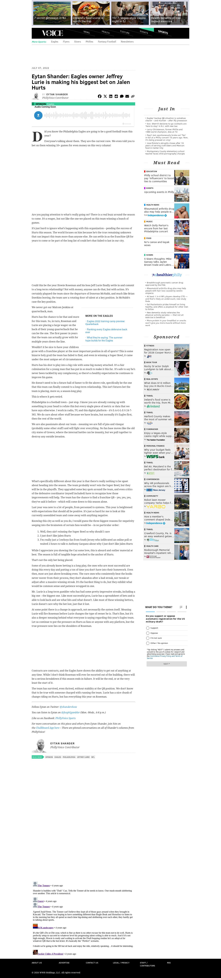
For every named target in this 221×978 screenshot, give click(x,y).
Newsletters (127, 41)
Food (148, 238)
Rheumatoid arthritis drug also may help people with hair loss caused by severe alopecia (165, 290)
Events (144, 31)
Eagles (54, 41)
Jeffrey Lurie (83, 757)
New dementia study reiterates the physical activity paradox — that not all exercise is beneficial (164, 315)
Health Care (152, 546)
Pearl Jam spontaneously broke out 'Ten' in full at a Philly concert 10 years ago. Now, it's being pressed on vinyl (166, 137)
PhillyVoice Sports (65, 718)
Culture (124, 32)
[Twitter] (105, 97)
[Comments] (121, 97)
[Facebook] (99, 97)
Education (151, 171)
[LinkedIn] (110, 97)
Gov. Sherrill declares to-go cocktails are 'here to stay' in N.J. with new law (165, 124)
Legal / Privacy (121, 962)
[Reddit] (116, 97)
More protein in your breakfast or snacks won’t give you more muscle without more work (165, 323)
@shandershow (68, 707)
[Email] (127, 97)
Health (106, 31)
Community (152, 496)
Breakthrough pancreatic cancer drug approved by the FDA (164, 283)
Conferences (152, 479)
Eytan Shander (57, 94)
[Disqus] (83, 840)
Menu (36, 33)
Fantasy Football (107, 41)
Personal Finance (155, 445)
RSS (169, 962)
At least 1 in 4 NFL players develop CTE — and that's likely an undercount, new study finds (166, 299)
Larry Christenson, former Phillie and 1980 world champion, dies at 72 (164, 130)
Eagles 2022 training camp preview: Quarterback (105, 322)
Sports (163, 32)
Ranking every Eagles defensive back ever (106, 331)
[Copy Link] (132, 97)
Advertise (64, 962)
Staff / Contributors (147, 964)
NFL (93, 757)
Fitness (150, 345)
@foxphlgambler (70, 712)
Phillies (89, 41)
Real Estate (152, 379)
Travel (149, 395)
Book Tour (151, 362)
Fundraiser (152, 429)
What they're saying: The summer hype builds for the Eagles (103, 339)
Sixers (77, 41)
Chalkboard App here (47, 727)
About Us (37, 962)
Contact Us (92, 962)
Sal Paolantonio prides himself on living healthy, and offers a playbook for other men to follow (166, 307)
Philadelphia (69, 757)
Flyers (66, 41)
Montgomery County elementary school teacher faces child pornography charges (165, 152)
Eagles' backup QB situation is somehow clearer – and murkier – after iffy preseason (166, 119)
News (87, 32)
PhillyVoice (52, 33)
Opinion (41, 103)
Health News (152, 204)
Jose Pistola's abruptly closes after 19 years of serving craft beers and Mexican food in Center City (164, 145)
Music (149, 221)
